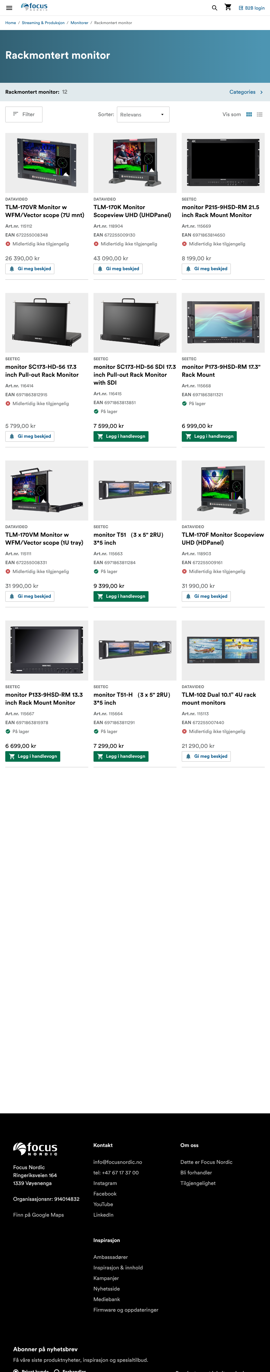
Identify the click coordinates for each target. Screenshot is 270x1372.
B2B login (255, 8)
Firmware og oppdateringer (125, 1310)
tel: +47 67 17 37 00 (116, 1172)
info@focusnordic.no (117, 1162)
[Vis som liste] (259, 114)
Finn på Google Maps (38, 1215)
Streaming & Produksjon (43, 22)
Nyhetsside (106, 1289)
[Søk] (215, 8)
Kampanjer (106, 1278)
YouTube (103, 1204)
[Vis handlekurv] (228, 8)
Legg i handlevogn (125, 436)
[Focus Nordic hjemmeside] (34, 8)
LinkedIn (103, 1215)
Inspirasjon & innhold (118, 1267)
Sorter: (106, 114)
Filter (28, 114)
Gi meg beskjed (34, 269)
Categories (243, 92)
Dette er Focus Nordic (206, 1162)
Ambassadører (110, 1257)
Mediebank (106, 1299)
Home (10, 22)
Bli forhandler (196, 1172)
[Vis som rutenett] (249, 114)
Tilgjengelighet (198, 1183)
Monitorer (79, 22)
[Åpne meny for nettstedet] (13, 8)
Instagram (105, 1183)
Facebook (105, 1194)
